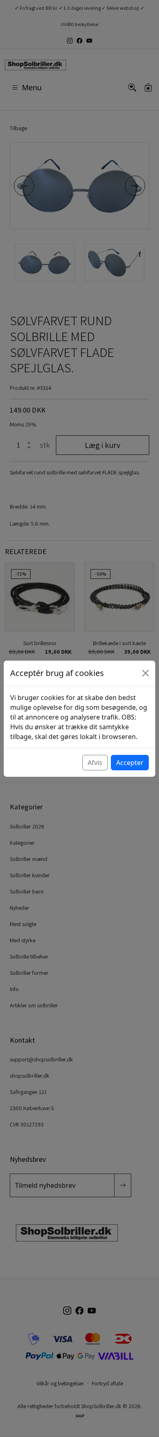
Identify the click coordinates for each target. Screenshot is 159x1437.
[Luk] (145, 673)
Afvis (95, 762)
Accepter (130, 762)
